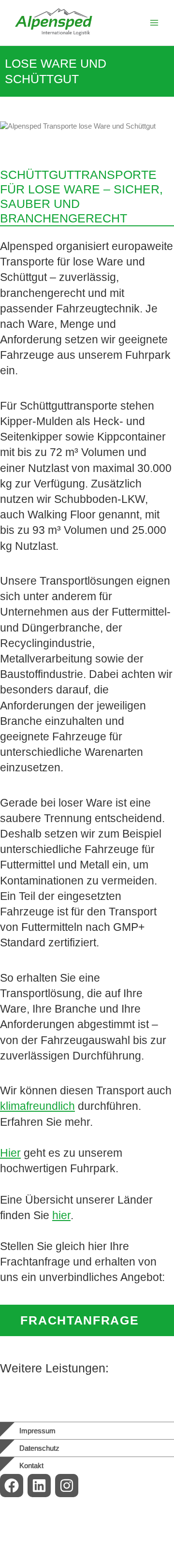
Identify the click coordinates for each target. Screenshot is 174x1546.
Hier (10, 1153)
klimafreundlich (37, 1106)
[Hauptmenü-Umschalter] (154, 23)
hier (61, 1215)
